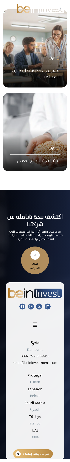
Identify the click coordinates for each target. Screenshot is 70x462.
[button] (35, 260)
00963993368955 (35, 356)
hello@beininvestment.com (35, 362)
